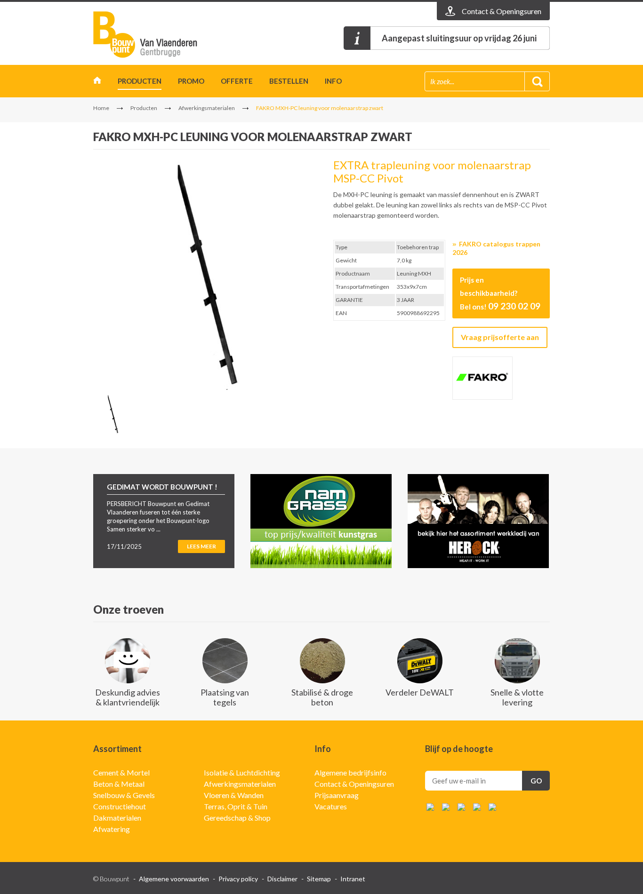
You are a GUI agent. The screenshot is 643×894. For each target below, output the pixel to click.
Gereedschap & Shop (237, 817)
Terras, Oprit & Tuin (235, 806)
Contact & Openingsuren (354, 783)
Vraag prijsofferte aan (500, 336)
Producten (139, 81)
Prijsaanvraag (336, 795)
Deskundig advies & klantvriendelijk (127, 697)
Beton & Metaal (119, 783)
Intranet (352, 879)
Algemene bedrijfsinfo (350, 772)
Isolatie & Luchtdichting (242, 772)
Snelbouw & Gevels (124, 795)
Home (97, 82)
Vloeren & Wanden (234, 795)
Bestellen (288, 81)
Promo (191, 81)
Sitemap (319, 879)
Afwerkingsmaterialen (206, 107)
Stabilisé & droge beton (322, 697)
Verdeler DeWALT (420, 692)
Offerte (237, 81)
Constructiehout (119, 806)
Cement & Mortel (121, 772)
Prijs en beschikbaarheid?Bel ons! (500, 293)
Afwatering (111, 828)
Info (333, 81)
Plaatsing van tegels (225, 697)
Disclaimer (282, 879)
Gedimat (147, 34)
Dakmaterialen (117, 817)
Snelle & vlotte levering (517, 697)
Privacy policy (238, 879)
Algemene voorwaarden (174, 879)
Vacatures (330, 806)
